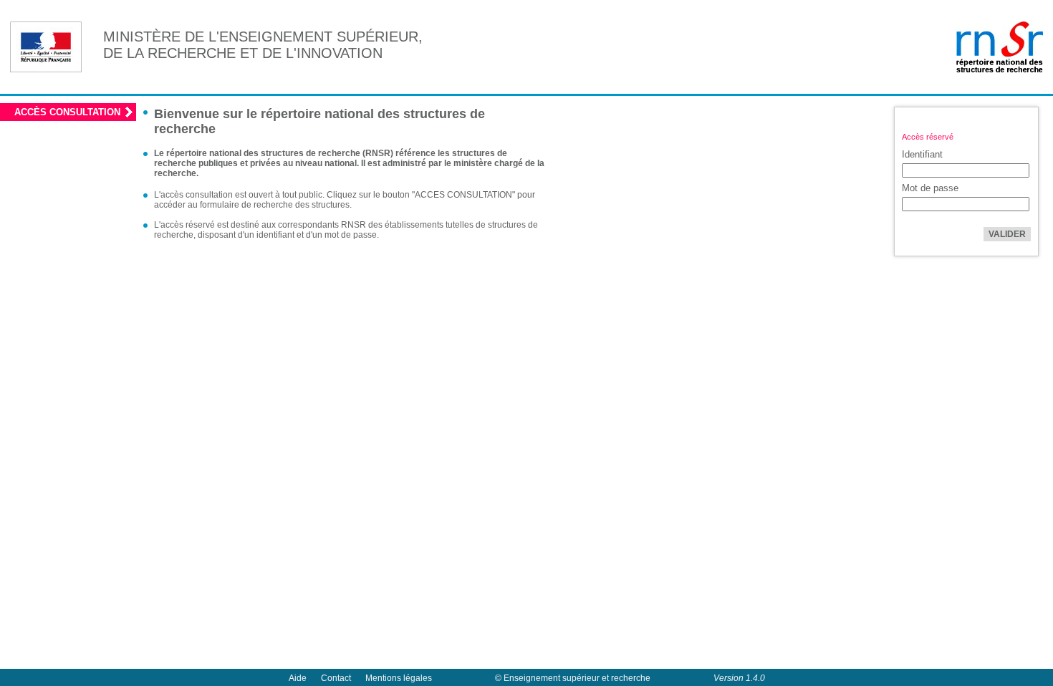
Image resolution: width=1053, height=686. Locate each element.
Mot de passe (930, 188)
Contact (336, 678)
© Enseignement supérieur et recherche (572, 678)
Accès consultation (67, 112)
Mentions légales (398, 678)
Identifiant (922, 154)
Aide (298, 678)
